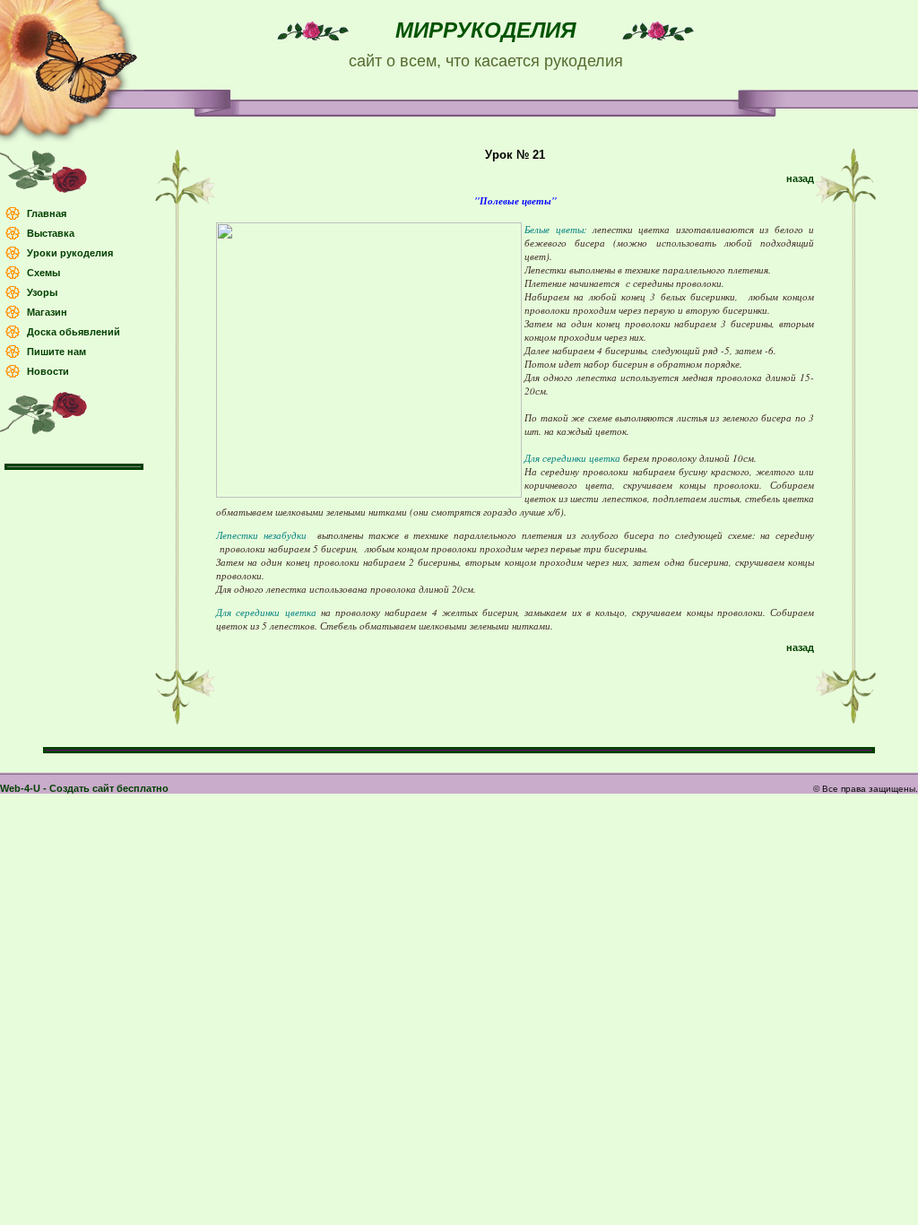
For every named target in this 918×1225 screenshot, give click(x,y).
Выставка (50, 233)
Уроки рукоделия (70, 253)
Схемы (43, 272)
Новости (48, 371)
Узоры (42, 292)
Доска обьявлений (73, 331)
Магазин (47, 312)
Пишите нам (56, 351)
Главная (46, 213)
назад (800, 178)
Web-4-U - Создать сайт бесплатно (84, 788)
